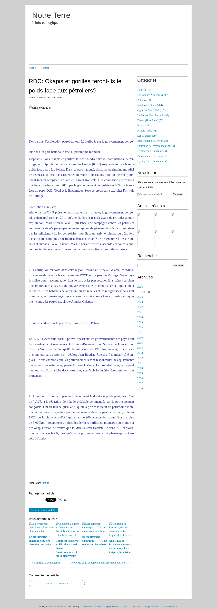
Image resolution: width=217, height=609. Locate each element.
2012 (140, 358)
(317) (145, 100)
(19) (156, 145)
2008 (140, 378)
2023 (140, 302)
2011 (140, 363)
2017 (140, 332)
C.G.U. (126, 606)
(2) (151, 156)
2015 (140, 342)
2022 (140, 307)
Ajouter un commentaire (57, 583)
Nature (45, 482)
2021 (140, 312)
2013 (140, 352)
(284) (150, 105)
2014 (140, 347)
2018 (140, 327)
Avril (143, 291)
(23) (152, 140)
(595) (152, 94)
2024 (140, 296)
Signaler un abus (112, 606)
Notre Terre (51, 15)
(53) (150, 120)
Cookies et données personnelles (145, 606)
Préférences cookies (170, 606)
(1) (152, 161)
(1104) (144, 89)
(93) (153, 115)
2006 (140, 388)
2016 (140, 337)
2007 (140, 383)
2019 (140, 322)
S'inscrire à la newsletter (44, 510)
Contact (45, 67)
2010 (140, 368)
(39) (146, 135)
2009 (140, 373)
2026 (140, 286)
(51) (147, 130)
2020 (140, 317)
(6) (152, 150)
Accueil (33, 67)
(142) (151, 110)
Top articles (87, 606)
